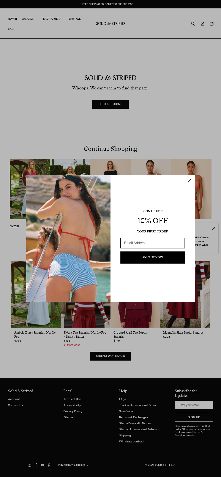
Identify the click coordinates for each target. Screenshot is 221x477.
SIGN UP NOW (152, 257)
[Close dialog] (189, 180)
